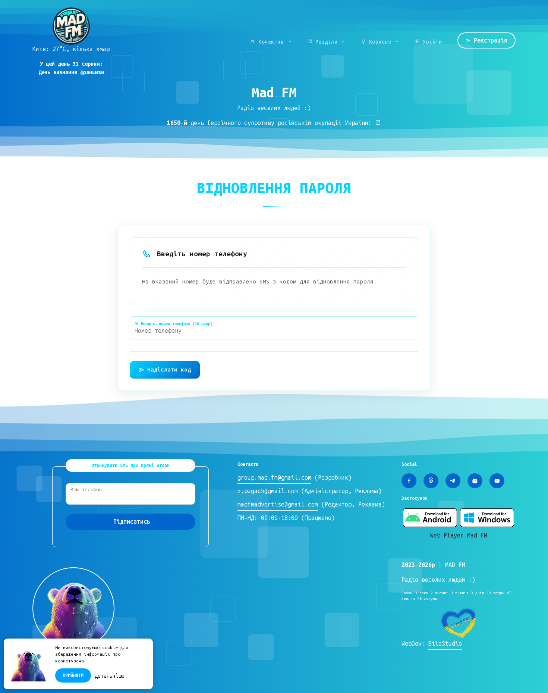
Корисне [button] (380, 42)
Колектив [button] (271, 42)
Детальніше (110, 676)
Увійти (431, 42)
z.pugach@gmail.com (267, 491)
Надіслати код (169, 369)
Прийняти (73, 675)
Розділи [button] (326, 42)
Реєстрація (488, 40)
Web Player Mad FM (458, 535)
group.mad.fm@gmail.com (274, 477)
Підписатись (131, 521)
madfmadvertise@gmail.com (277, 504)
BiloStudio (445, 643)
